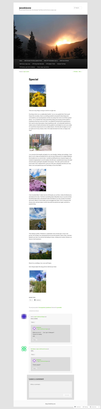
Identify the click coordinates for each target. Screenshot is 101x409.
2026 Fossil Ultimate (64, 60)
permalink (59, 307)
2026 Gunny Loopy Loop (25, 64)
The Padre (33, 349)
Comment (67, 395)
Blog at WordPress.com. (50, 403)
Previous (75, 71)
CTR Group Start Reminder (38, 64)
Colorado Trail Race (61, 64)
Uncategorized (42, 307)
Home (21, 60)
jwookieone (25, 7)
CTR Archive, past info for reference (27, 67)
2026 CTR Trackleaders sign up (51, 60)
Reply (33, 322)
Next (80, 71)
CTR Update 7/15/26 (50, 64)
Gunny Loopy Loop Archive (43, 67)
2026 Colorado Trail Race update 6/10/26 (33, 60)
